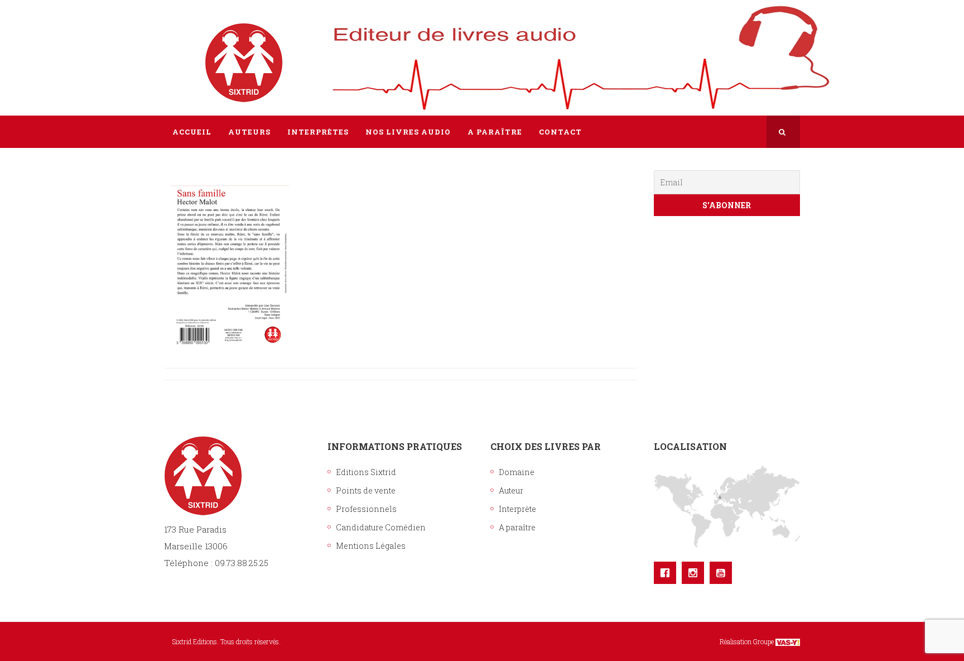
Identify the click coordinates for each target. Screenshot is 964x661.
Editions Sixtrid (366, 472)
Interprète (517, 509)
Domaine (516, 472)
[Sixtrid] (203, 50)
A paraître (517, 527)
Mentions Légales (371, 545)
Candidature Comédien (381, 527)
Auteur (511, 490)
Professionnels (366, 509)
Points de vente (366, 490)
